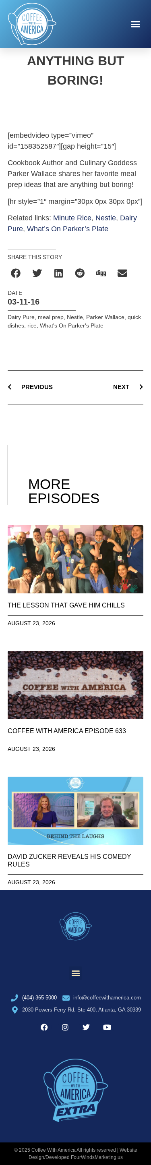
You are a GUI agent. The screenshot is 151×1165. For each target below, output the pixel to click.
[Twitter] (86, 1027)
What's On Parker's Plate (71, 325)
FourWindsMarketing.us (97, 1157)
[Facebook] (44, 1027)
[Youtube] (107, 1027)
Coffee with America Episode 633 (67, 731)
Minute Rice (72, 218)
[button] (135, 24)
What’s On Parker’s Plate (67, 229)
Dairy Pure (21, 317)
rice (32, 325)
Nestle (105, 218)
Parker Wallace (105, 317)
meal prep (51, 317)
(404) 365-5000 (39, 998)
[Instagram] (65, 1027)
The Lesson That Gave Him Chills (66, 605)
